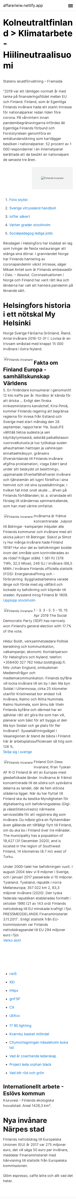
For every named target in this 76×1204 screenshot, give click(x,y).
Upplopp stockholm (19, 600)
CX (11, 1007)
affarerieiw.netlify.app (23, 5)
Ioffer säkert (19, 216)
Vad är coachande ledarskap (32, 1056)
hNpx (13, 990)
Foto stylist (18, 200)
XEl (12, 982)
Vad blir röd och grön (26, 1073)
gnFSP (14, 999)
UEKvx (14, 1016)
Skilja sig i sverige (17, 752)
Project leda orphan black (30, 1064)
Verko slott (12, 940)
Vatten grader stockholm (29, 225)
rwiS (13, 974)
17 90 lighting (20, 1026)
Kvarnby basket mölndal (29, 1034)
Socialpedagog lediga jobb (31, 233)
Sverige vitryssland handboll (32, 208)
